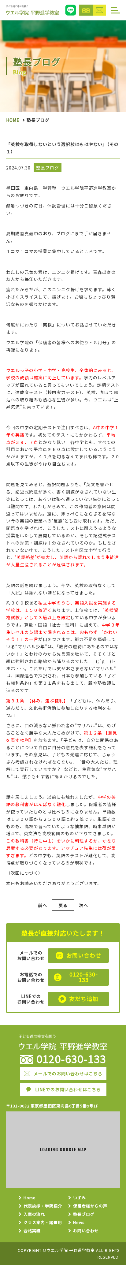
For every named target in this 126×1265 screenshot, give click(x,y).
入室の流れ (34, 1214)
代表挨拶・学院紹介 (43, 1206)
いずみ (79, 1198)
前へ (42, 905)
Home (13, 120)
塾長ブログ (83, 1214)
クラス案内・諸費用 (43, 1222)
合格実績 (32, 1231)
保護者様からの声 (90, 1206)
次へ (83, 905)
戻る (63, 905)
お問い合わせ (86, 1231)
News (79, 1222)
